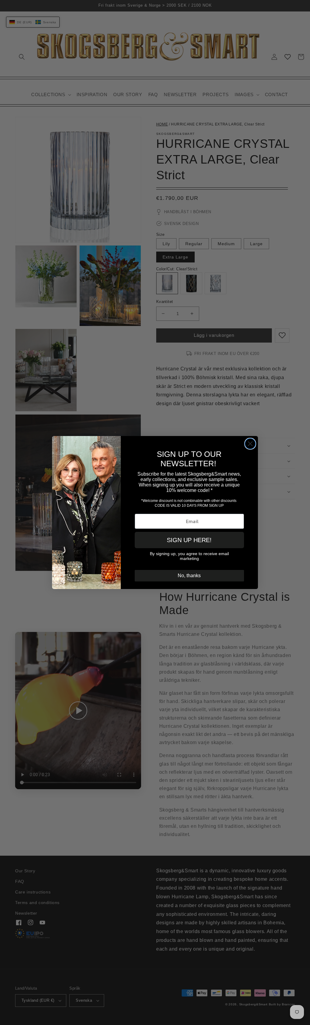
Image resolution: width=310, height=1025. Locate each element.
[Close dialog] (250, 443)
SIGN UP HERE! (189, 540)
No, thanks (189, 575)
